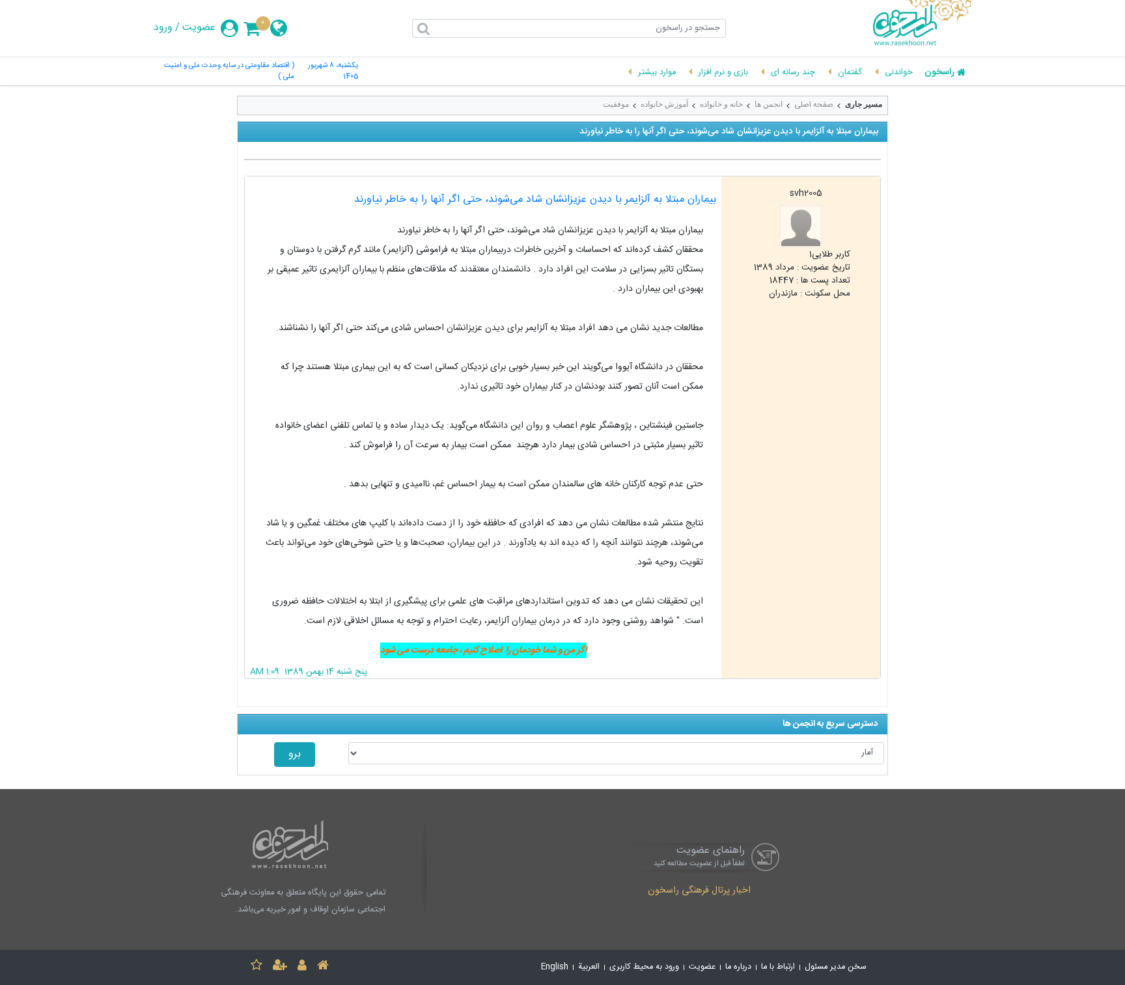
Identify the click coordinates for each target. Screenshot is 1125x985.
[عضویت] (280, 967)
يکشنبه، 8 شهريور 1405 (333, 72)
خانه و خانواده (721, 104)
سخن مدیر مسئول (836, 967)
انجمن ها (769, 104)
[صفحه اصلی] (323, 967)
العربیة (589, 967)
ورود (163, 28)
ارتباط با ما (778, 967)
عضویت (198, 28)
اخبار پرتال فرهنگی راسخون (699, 891)
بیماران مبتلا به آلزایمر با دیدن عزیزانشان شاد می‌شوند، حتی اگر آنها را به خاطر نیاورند (535, 199)
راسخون (939, 73)
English (554, 967)
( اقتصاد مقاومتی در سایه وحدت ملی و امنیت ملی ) (229, 72)
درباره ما (738, 967)
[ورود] (302, 967)
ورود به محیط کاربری (644, 967)
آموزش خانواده (664, 104)
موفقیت (616, 104)
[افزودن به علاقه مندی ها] (256, 967)
